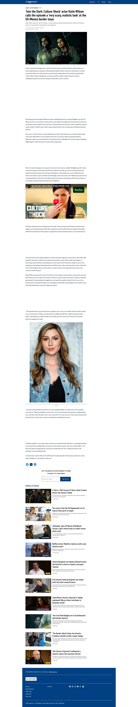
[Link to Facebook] (70, 686)
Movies (103, 2)
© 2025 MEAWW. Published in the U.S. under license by (37, 672)
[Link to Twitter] (75, 686)
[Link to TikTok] (80, 687)
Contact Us (49, 686)
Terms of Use (28, 696)
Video (109, 2)
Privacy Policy (28, 691)
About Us (27, 686)
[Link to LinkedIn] (83, 687)
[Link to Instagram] (72, 686)
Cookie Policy (28, 694)
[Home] (31, 2)
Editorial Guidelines (29, 689)
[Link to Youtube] (78, 686)
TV (98, 2)
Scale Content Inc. (53, 672)
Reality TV (92, 2)
